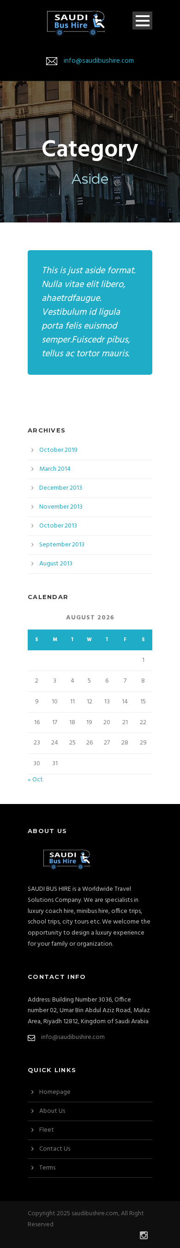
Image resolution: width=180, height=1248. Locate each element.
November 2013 (61, 507)
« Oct (35, 779)
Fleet (46, 1130)
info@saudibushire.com (99, 60)
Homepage (55, 1092)
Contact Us (54, 1149)
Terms (47, 1168)
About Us (52, 1111)
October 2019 (58, 450)
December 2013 (60, 488)
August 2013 (55, 563)
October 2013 (58, 526)
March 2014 (55, 469)
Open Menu (142, 21)
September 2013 (61, 545)
